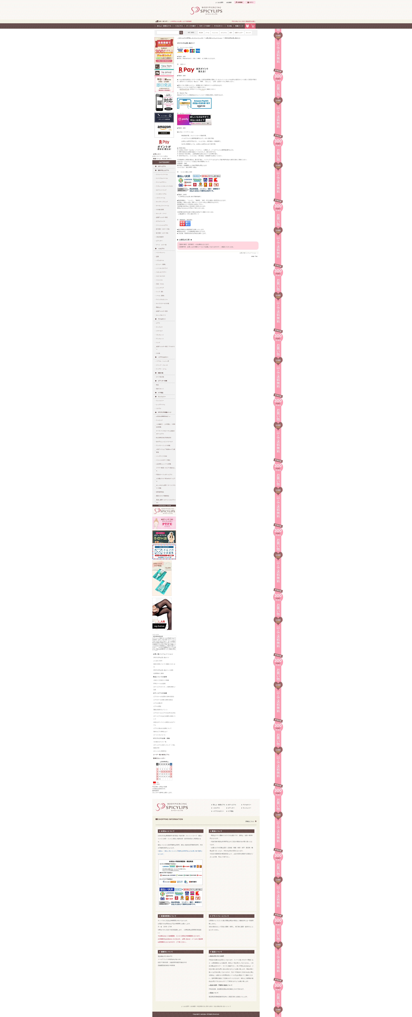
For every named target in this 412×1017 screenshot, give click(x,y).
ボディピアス (162, 166)
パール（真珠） (160, 295)
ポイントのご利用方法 (159, 751)
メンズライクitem (161, 456)
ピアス (158, 323)
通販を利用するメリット (160, 709)
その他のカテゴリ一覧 (159, 742)
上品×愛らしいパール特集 (163, 464)
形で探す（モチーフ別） (163, 229)
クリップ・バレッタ (162, 365)
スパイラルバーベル (162, 178)
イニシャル (215, 32)
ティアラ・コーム (161, 369)
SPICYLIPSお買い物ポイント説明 (163, 670)
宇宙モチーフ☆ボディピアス (164, 474)
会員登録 (239, 2)
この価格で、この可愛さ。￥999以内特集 (165, 425)
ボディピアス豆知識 (160, 693)
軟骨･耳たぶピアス (163, 170)
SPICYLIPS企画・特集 (161, 738)
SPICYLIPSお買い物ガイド (161, 657)
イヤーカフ (159, 331)
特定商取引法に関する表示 (205, 1006)
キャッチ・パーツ (161, 213)
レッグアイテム (160, 404)
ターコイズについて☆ (159, 735)
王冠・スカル (160, 284)
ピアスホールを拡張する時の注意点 (163, 696)
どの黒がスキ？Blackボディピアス (165, 480)
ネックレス (159, 327)
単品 (157, 385)
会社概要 (229, 2)
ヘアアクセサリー (163, 357)
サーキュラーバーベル (162, 205)
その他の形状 (160, 209)
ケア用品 (160, 392)
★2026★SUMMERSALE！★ (163, 416)
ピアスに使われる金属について (162, 728)
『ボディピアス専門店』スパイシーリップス (190, 38)
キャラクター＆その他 (162, 303)
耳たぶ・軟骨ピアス (219, 805)
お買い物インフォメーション (163, 654)
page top (254, 256)
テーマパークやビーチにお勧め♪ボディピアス (165, 432)
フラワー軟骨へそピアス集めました (165, 469)
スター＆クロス (160, 276)
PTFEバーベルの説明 (159, 683)
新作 (231, 32)
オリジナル (224, 32)
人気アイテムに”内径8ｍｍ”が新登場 (165, 451)
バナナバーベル (160, 198)
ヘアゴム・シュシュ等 (162, 361)
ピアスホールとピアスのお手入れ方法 (164, 713)
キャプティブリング (162, 201)
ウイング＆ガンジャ (162, 299)
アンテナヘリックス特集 (163, 445)
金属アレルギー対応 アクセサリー (165, 348)
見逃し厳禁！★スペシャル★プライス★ (166, 501)
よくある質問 (219, 2)
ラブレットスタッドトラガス (164, 186)
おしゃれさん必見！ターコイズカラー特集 (165, 486)
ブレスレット (160, 335)
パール (207, 32)
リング (158, 342)
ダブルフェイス (160, 221)
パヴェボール (160, 260)
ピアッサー (159, 241)
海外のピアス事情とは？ (160, 731)
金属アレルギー (239, 32)
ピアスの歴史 (157, 706)
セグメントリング (161, 190)
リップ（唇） (160, 291)
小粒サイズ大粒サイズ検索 (161, 680)
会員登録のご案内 (158, 673)
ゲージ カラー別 (161, 245)
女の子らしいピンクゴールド (164, 441)
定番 (157, 256)
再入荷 (201, 32)
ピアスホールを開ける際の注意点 (163, 700)
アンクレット (160, 338)
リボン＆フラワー (161, 272)
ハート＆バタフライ (162, 268)
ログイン (250, 2)
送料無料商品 (160, 492)
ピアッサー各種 (162, 381)
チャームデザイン (161, 182)
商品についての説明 (160, 677)
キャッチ (248, 32)
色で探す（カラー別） (162, 233)
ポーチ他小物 (160, 377)
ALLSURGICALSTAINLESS (163, 437)
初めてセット (160, 388)
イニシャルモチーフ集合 (163, 460)
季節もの (158, 307)
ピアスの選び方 (157, 703)
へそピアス (161, 248)
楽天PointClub (184, 89)
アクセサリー (162, 319)
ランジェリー (162, 396)
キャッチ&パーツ (161, 315)
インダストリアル (161, 194)
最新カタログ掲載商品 (162, 496)
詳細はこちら (250, 821)
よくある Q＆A (157, 660)
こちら (202, 89)
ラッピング (159, 420)
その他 (158, 353)
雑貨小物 (160, 373)
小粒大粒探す (160, 237)
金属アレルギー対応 (162, 217)
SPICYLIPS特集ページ (164, 412)
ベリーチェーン (160, 252)
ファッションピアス (162, 225)
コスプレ (158, 408)
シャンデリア (160, 288)
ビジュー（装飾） (161, 264)
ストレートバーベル (162, 174)
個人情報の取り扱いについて (222, 1006)
